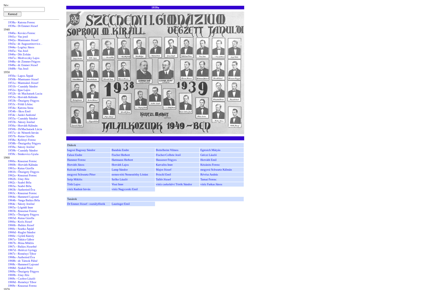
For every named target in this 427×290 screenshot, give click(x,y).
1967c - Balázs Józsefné (22, 246)
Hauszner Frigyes (166, 159)
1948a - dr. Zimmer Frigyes (24, 61)
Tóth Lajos (73, 184)
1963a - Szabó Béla (19, 186)
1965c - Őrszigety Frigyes (23, 214)
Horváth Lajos (120, 164)
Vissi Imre (117, 184)
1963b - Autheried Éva (21, 189)
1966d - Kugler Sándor (21, 232)
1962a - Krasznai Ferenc (22, 175)
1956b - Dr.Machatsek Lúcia (25, 129)
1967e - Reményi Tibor (22, 253)
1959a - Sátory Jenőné (21, 147)
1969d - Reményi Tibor (22, 282)
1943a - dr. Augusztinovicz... (25, 43)
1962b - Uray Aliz (18, 179)
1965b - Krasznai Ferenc (22, 211)
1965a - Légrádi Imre (20, 207)
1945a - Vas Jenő (18, 50)
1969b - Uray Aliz (18, 275)
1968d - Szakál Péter (20, 268)
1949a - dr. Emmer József (23, 65)
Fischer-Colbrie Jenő (168, 155)
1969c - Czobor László (21, 278)
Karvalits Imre (164, 164)
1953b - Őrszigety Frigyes (23, 100)
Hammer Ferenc (76, 159)
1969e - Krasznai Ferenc (22, 285)
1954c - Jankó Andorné (22, 115)
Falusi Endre (74, 155)
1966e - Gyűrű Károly (21, 236)
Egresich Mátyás (210, 150)
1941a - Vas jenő (18, 36)
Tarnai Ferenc (208, 179)
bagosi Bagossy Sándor (81, 150)
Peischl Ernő (163, 174)
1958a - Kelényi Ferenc (22, 139)
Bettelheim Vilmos (167, 150)
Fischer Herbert (121, 155)
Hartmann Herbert (122, 159)
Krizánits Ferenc (210, 164)
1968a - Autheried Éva (21, 257)
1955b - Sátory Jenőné (21, 122)
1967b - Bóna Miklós (21, 243)
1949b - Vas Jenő (18, 68)
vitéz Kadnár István (79, 189)
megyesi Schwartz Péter (81, 174)
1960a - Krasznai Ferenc (22, 161)
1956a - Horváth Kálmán (23, 125)
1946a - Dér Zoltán (19, 54)
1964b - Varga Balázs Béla (24, 200)
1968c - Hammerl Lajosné (23, 264)
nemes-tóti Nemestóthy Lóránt (130, 174)
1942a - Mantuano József (23, 40)
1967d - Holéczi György (22, 250)
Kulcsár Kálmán (76, 169)
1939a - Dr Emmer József (23, 26)
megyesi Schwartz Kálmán (216, 169)
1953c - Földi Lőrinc (20, 104)
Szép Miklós (74, 179)
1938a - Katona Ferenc (21, 22)
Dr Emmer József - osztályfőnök (86, 203)
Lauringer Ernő (121, 203)
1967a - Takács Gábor (21, 239)
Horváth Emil (208, 159)
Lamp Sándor (120, 169)
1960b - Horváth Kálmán (23, 164)
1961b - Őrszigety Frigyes (23, 171)
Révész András (209, 174)
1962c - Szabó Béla (19, 182)
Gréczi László (208, 155)
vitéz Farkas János (211, 184)
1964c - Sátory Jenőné (21, 203)
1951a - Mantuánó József (23, 83)
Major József (163, 169)
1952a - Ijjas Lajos (19, 90)
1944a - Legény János (21, 47)
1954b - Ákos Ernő (19, 111)
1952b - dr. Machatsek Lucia (25, 93)
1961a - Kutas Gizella (21, 168)
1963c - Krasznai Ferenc (22, 193)
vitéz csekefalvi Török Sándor (174, 184)
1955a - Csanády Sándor (22, 118)
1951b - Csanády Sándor (23, 86)
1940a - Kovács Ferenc (21, 33)
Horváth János (75, 164)
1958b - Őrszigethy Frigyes (24, 143)
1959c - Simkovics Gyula (23, 154)
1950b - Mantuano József (23, 79)
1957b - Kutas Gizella (21, 136)
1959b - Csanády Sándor (23, 150)
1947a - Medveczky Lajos (23, 58)
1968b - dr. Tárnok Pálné (23, 260)
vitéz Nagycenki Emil (125, 189)
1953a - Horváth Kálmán (23, 97)
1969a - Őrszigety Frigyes (23, 271)
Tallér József (163, 179)
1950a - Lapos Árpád (20, 75)
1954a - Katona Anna (20, 107)
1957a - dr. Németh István (23, 132)
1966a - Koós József (20, 221)
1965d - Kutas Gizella (21, 218)
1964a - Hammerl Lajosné (23, 196)
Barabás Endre (120, 150)
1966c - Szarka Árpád (21, 228)
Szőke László (120, 179)
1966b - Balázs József (21, 225)
